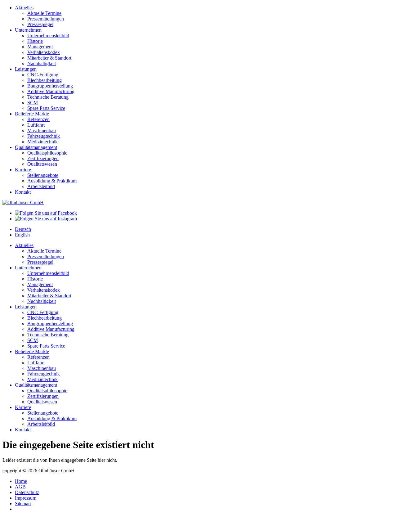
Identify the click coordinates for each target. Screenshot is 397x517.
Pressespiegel (40, 24)
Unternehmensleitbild (48, 35)
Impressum (25, 498)
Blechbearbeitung (44, 80)
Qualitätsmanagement (36, 147)
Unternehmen (28, 30)
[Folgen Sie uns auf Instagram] (46, 218)
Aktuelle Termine (44, 13)
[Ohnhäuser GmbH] (23, 202)
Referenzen (38, 119)
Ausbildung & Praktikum (52, 180)
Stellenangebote (42, 175)
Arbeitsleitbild (41, 186)
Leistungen (26, 69)
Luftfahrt (36, 125)
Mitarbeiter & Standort (49, 58)
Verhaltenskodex (43, 52)
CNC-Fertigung (42, 74)
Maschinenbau (41, 130)
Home (21, 481)
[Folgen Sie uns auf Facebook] (46, 213)
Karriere (23, 169)
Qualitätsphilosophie (47, 152)
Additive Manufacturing (50, 91)
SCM (32, 102)
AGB (20, 486)
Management (40, 46)
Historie (35, 41)
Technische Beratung (48, 97)
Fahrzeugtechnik (43, 136)
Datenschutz (27, 492)
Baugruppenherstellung (50, 85)
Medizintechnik (42, 141)
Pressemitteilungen (45, 18)
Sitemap (23, 503)
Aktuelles (24, 7)
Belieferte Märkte (32, 113)
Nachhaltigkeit (41, 63)
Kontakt (23, 192)
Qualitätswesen (42, 164)
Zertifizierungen (43, 158)
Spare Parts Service (46, 108)
